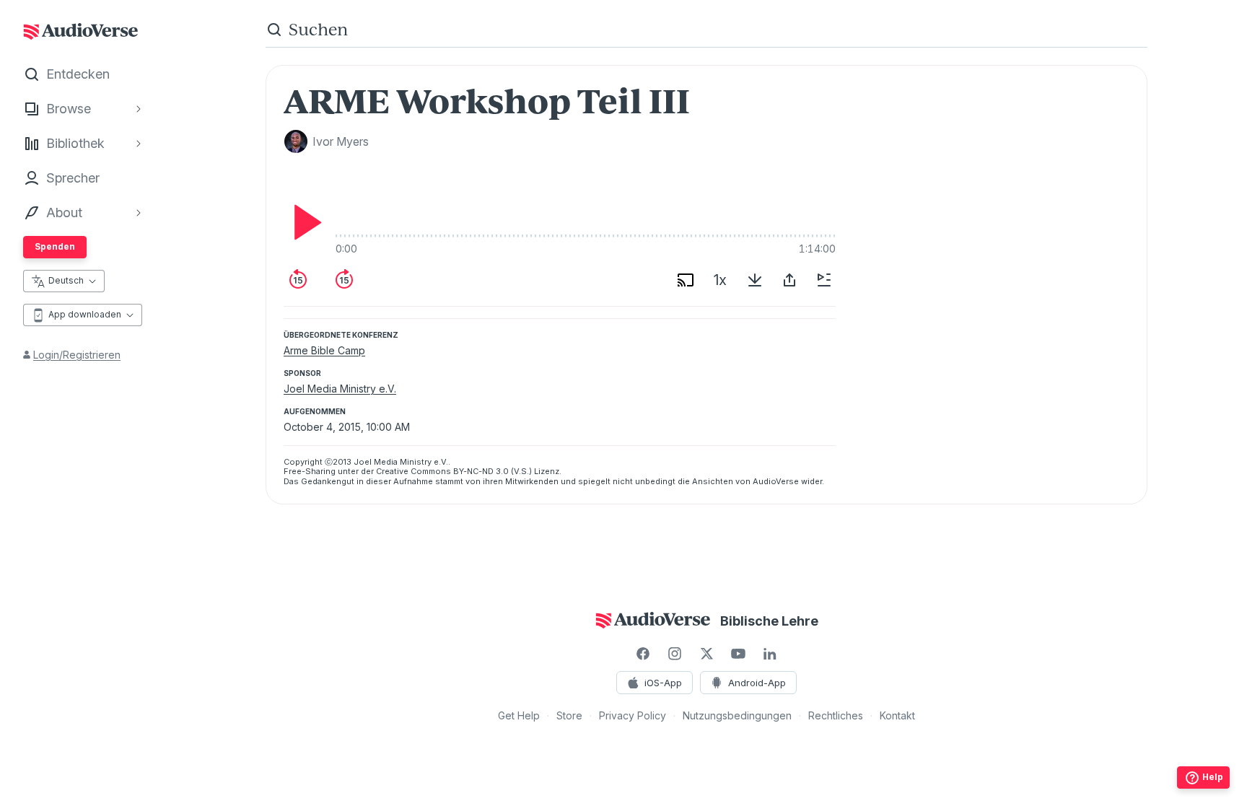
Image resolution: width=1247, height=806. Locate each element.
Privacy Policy (632, 715)
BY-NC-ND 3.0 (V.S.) (492, 471)
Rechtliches (835, 715)
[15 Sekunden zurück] (298, 280)
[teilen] (789, 280)
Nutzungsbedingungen (737, 715)
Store (569, 715)
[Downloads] (754, 280)
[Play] (304, 222)
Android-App (757, 682)
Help (1212, 776)
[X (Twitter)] (706, 654)
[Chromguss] (685, 280)
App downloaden (84, 314)
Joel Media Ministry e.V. (340, 388)
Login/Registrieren (77, 354)
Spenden (55, 246)
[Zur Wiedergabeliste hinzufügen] (824, 280)
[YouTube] (738, 654)
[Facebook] (643, 654)
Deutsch (66, 280)
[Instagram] (675, 654)
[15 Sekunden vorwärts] (344, 280)
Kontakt (897, 715)
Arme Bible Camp (324, 350)
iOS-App (663, 682)
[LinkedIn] (770, 654)
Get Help (519, 715)
